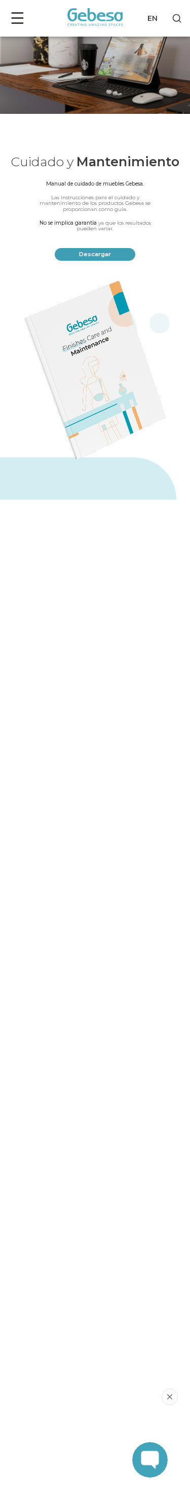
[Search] (177, 18)
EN (152, 18)
